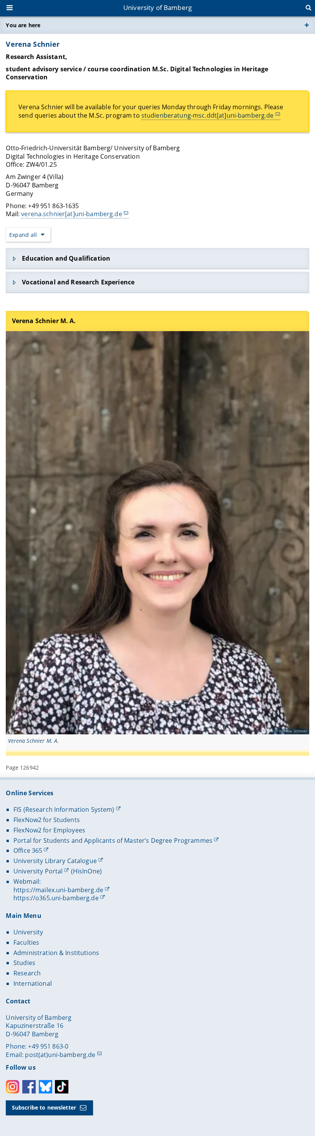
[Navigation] (10, 8)
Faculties (26, 942)
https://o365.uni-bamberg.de (56, 898)
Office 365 (27, 850)
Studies (24, 963)
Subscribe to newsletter (44, 1107)
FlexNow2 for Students (46, 820)
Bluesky (45, 1086)
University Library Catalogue (55, 861)
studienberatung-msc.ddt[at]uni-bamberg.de (207, 115)
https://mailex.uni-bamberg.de (58, 890)
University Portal (38, 871)
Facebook (29, 1086)
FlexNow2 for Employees (49, 830)
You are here (23, 25)
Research (27, 973)
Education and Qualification (66, 258)
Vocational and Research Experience (78, 282)
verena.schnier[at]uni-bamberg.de (71, 214)
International (32, 983)
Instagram (12, 1086)
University (28, 932)
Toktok (61, 1086)
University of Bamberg (157, 7)
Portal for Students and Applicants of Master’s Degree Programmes (112, 840)
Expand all (23, 234)
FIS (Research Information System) (63, 809)
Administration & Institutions (56, 953)
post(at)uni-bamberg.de (60, 1055)
